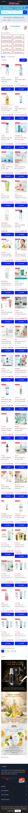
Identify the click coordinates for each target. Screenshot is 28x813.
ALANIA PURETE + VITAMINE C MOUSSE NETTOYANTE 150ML (5, 606)
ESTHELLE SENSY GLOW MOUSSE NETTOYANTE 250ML (6, 430)
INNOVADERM (4, 223)
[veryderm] (14, 707)
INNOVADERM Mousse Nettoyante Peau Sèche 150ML (6, 285)
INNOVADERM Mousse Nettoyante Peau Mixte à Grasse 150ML (6, 226)
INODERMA (17, 368)
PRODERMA (4, 339)
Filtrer (23, 60)
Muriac (2, 484)
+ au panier (7, 89)
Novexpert (17, 543)
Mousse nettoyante (7, 36)
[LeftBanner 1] (14, 676)
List (5, 57)
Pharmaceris (18, 514)
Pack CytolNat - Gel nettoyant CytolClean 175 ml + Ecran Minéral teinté (6, 577)
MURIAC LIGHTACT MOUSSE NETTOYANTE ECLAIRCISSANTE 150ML (6, 488)
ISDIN (16, 252)
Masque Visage (6, 52)
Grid (2, 57)
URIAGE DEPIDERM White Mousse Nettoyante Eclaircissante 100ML (20, 168)
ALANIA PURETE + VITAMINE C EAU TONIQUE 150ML (20, 197)
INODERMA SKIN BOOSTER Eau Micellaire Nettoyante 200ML (20, 372)
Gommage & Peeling (7, 40)
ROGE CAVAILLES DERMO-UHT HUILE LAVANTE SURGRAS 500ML (6, 110)
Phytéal (16, 455)
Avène (2, 310)
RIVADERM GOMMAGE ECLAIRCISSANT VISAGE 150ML (6, 256)
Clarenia (3, 455)
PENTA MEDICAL (18, 136)
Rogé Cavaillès (4, 106)
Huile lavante (18, 48)
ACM (16, 339)
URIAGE (3, 77)
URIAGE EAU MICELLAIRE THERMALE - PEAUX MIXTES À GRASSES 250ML (7, 139)
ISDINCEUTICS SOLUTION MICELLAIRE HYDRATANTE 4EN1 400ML (20, 256)
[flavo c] (14, 739)
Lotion (6, 48)
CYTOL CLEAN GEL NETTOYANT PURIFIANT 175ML (6, 546)
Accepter (18, 810)
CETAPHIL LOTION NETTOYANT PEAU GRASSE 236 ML (7, 372)
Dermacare (17, 484)
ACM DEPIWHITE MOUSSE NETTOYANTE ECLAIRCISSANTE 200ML (20, 343)
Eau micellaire (18, 36)
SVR (2, 194)
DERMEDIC (3, 165)
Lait (7, 44)
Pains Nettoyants (18, 52)
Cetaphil (17, 310)
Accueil (3, 656)
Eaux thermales (18, 44)
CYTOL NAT (3, 543)
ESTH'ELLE (17, 397)
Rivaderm (3, 252)
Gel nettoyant (18, 40)
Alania (16, 194)
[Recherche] (25, 12)
